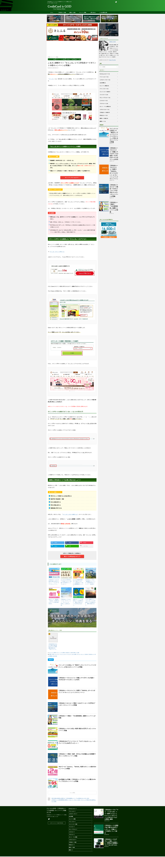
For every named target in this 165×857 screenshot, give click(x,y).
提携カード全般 (72, 12)
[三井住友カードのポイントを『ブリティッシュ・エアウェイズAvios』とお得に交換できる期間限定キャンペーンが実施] (66, 598)
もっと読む (72, 792)
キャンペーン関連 (82, 12)
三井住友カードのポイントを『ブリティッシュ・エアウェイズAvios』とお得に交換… (66, 602)
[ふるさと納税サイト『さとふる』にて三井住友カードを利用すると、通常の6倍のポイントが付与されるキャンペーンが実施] (90, 598)
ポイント (82, 654)
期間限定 (51, 656)
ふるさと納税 (73, 654)
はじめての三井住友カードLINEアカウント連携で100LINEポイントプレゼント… (66, 582)
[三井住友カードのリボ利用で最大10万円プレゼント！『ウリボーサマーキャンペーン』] (54, 578)
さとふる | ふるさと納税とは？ (70, 514)
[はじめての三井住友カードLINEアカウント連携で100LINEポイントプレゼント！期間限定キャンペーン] (66, 578)
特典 (54, 656)
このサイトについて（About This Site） (57, 822)
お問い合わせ (93, 12)
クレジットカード (63, 654)
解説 (56, 656)
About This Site (112, 60)
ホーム (52, 12)
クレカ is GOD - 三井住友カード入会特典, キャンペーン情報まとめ (56, 810)
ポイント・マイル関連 (60, 652)
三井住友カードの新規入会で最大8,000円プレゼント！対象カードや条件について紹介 (111, 829)
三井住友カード (91, 654)
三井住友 (86, 654)
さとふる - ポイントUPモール (57, 251)
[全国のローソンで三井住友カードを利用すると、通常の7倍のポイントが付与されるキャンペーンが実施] (78, 598)
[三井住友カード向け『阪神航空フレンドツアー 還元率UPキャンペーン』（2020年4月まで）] (90, 578)
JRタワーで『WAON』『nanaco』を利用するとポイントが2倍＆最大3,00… (54, 601)
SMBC (50, 654)
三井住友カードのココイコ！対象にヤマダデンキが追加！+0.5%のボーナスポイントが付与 (114, 153)
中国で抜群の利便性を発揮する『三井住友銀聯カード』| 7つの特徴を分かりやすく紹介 (70, 798)
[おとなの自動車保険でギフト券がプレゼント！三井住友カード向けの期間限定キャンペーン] (78, 578)
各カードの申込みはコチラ (71, 556)
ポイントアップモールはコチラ (72, 177)
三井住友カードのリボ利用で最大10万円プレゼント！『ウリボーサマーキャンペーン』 (54, 582)
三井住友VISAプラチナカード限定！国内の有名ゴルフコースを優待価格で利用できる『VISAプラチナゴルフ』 (53, 647)
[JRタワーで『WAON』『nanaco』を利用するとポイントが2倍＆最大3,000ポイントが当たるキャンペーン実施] (54, 598)
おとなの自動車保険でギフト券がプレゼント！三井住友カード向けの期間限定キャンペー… (78, 582)
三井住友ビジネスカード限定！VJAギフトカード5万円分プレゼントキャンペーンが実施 (114, 190)
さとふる (51, 79)
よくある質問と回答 (103, 12)
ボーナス (78, 654)
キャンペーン (57, 654)
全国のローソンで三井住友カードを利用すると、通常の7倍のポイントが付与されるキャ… (78, 602)
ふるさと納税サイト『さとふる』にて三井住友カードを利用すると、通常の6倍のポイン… (90, 602)
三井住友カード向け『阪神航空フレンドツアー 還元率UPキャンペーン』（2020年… (90, 582)
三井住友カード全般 (62, 12)
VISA (53, 654)
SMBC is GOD (112, 41)
